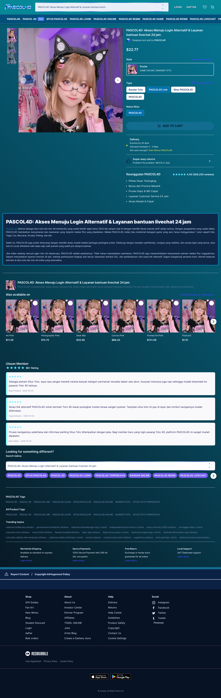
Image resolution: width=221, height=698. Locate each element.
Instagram (163, 602)
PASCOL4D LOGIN (80, 18)
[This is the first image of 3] (23, 80)
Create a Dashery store (77, 638)
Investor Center (73, 607)
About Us (69, 602)
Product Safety (116, 622)
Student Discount (35, 622)
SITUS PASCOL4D (56, 18)
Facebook (163, 607)
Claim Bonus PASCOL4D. (160, 150)
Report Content (20, 574)
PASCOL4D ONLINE (105, 18)
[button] (12, 33)
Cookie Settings (117, 638)
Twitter (162, 612)
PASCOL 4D (33, 18)
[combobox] (101, 7)
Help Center (115, 612)
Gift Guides (31, 602)
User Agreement (33, 661)
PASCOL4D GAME (153, 18)
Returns (112, 607)
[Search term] (164, 7)
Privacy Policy (51, 661)
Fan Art (29, 607)
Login (28, 627)
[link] (14, 475)
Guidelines (114, 617)
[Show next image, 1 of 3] (118, 80)
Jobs (67, 627)
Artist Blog (70, 633)
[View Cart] (212, 7)
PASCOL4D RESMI (129, 18)
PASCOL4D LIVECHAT (203, 18)
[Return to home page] (18, 7)
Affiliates (69, 617)
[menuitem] (13, 18)
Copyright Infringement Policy (52, 574)
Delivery (112, 602)
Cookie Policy (66, 661)
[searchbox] (110, 466)
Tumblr (162, 618)
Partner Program (73, 612)
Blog (28, 617)
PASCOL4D (13, 18)
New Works (31, 612)
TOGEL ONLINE (73, 622)
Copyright (114, 627)
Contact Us (114, 633)
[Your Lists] (204, 7)
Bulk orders (31, 638)
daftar (28, 633)
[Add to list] (35, 303)
